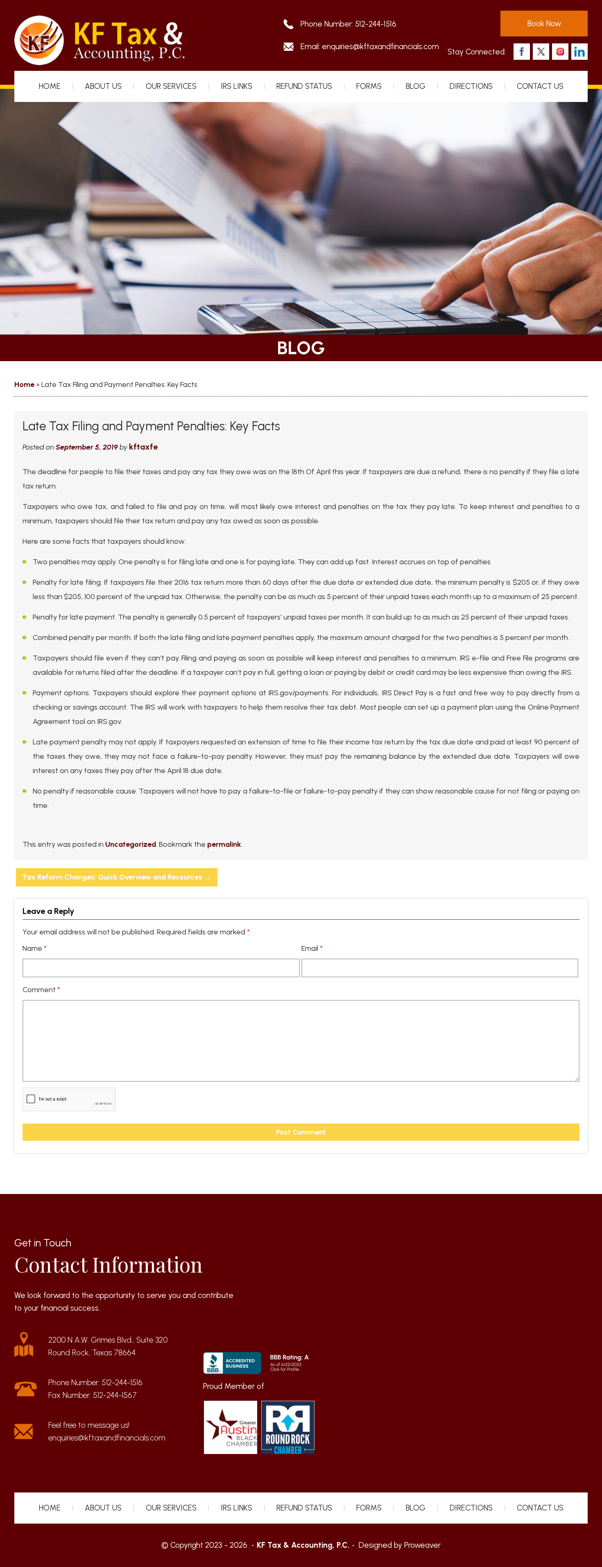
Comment (41, 990)
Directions (471, 86)
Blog (415, 86)
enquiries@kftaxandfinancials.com (380, 46)
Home (50, 86)
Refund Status (304, 86)
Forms (369, 86)
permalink (224, 844)
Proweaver (422, 1545)
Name (35, 948)
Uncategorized (130, 844)
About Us (103, 86)
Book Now (544, 23)
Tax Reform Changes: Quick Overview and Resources (116, 877)
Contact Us (540, 86)
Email (312, 948)
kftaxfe (143, 447)
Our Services (171, 86)
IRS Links (236, 86)
